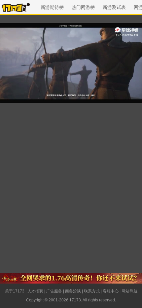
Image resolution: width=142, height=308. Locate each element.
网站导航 (129, 291)
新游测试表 (114, 7)
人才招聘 (35, 291)
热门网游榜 (83, 7)
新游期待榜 (52, 7)
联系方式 (92, 291)
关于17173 (14, 291)
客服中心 (111, 291)
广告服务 (54, 291)
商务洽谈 (73, 291)
